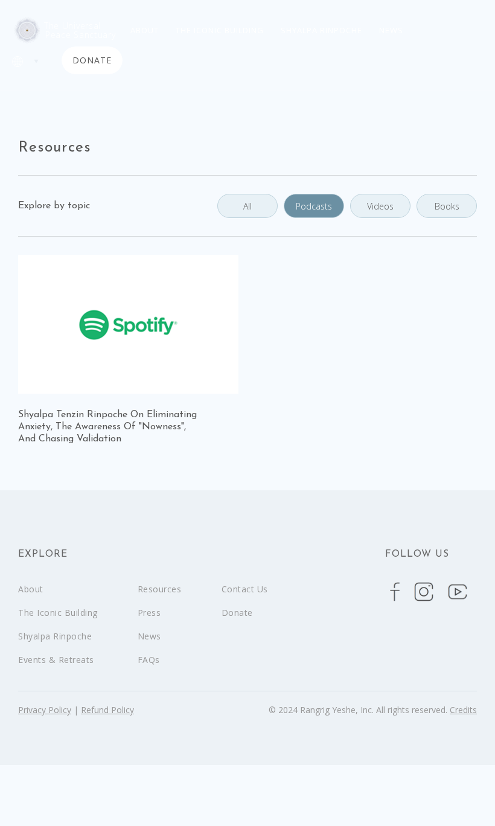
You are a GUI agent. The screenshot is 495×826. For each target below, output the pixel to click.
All (247, 206)
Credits (463, 710)
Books (447, 206)
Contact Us (245, 589)
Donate (237, 612)
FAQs (149, 659)
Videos (380, 206)
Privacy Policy (44, 710)
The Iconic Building (220, 30)
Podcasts (314, 206)
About (144, 30)
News (391, 30)
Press (149, 612)
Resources (160, 589)
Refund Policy (107, 710)
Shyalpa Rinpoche (321, 30)
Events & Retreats (56, 659)
